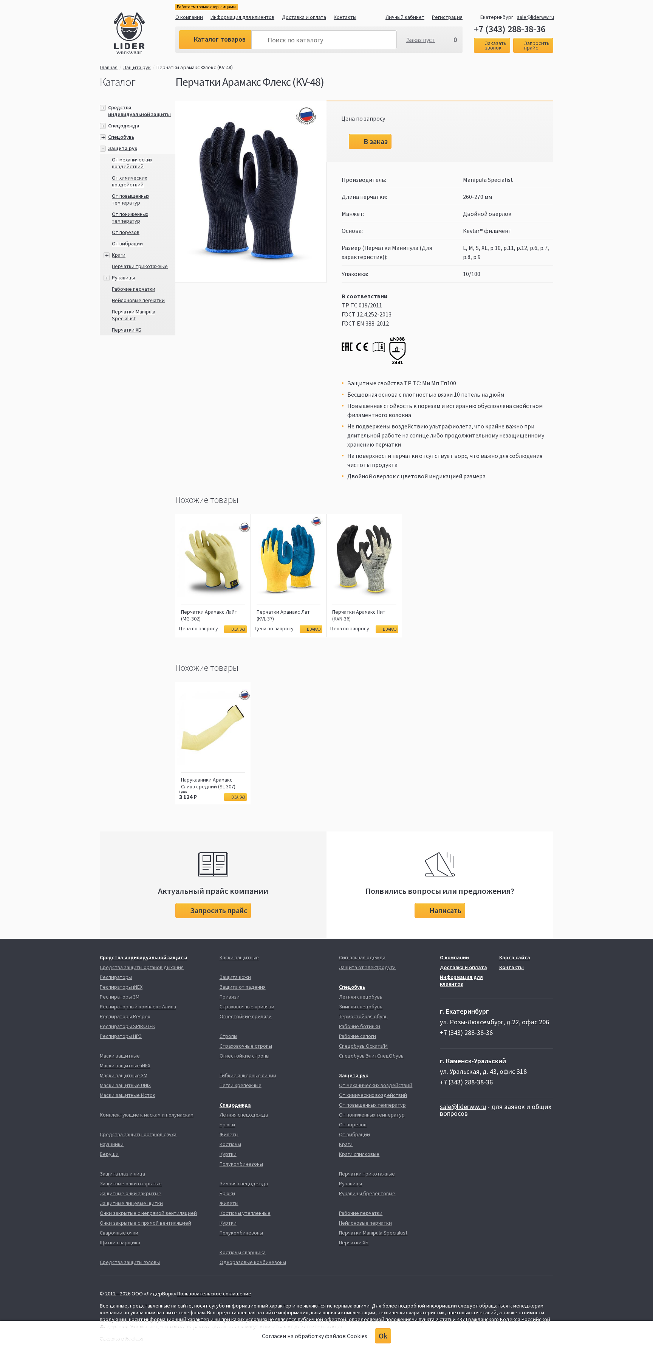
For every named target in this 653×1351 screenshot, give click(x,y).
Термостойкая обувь (363, 1016)
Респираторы (116, 977)
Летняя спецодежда (244, 1114)
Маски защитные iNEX (125, 1065)
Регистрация (447, 17)
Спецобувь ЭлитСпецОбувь (371, 1055)
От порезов (125, 232)
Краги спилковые (359, 1154)
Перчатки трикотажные (140, 266)
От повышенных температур (130, 199)
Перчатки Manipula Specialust (133, 315)
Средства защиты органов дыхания (142, 967)
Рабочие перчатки (133, 288)
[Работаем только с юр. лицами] (144, 34)
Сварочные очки (119, 1232)
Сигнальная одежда (362, 957)
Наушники (112, 1144)
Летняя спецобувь (360, 996)
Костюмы (230, 1144)
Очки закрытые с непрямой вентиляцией (148, 1213)
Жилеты (229, 1134)
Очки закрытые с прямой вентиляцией (145, 1222)
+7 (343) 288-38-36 (509, 29)
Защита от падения (243, 986)
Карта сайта (514, 957)
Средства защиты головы (130, 1262)
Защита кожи (235, 977)
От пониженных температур (130, 217)
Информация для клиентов (242, 17)
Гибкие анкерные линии (248, 1075)
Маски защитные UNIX (125, 1085)
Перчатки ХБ (126, 329)
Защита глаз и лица (122, 1173)
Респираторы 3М (119, 996)
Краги (118, 254)
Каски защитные (239, 957)
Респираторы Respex (125, 1016)
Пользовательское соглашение (214, 1293)
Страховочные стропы (246, 1045)
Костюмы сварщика (243, 1252)
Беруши (109, 1154)
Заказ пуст (420, 40)
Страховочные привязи (247, 1006)
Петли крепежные (241, 1085)
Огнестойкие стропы (244, 1055)
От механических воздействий (132, 163)
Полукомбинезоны (241, 1163)
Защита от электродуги (367, 967)
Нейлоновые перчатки (138, 300)
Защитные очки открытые (131, 1183)
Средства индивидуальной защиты (139, 111)
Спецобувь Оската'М (363, 1045)
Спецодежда (123, 125)
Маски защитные (120, 1055)
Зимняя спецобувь (360, 1006)
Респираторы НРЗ (121, 1036)
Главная (109, 67)
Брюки (227, 1124)
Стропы (228, 1036)
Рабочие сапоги (357, 1036)
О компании (189, 17)
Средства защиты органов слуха (138, 1134)
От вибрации (127, 243)
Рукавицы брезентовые (367, 1193)
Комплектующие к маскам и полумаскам (146, 1114)
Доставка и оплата (304, 17)
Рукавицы (123, 277)
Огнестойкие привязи (246, 1016)
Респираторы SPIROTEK (127, 1026)
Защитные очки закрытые (130, 1193)
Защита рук (137, 67)
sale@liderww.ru (535, 17)
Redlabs (134, 1338)
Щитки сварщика (120, 1242)
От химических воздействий (129, 181)
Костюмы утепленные (245, 1213)
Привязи (230, 996)
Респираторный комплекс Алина (138, 1006)
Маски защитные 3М (123, 1075)
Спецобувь (121, 136)
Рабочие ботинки (359, 1026)
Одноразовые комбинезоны (253, 1262)
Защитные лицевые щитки (131, 1203)
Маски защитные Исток (127, 1095)
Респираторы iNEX (121, 986)
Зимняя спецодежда (244, 1183)
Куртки (228, 1154)
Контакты (345, 17)
